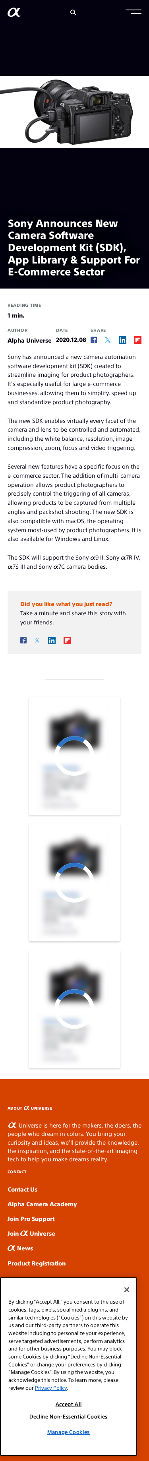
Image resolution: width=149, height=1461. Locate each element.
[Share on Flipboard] (137, 340)
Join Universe (31, 1233)
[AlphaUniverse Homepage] (14, 13)
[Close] (126, 1289)
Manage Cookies (68, 1431)
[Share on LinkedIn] (122, 340)
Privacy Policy (51, 1387)
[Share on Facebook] (94, 340)
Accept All (69, 1404)
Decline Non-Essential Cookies (68, 1416)
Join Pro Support (31, 1218)
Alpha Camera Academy (42, 1203)
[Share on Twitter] (108, 340)
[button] (133, 13)
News (24, 1248)
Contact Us (22, 1189)
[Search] (73, 12)
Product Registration (37, 1263)
